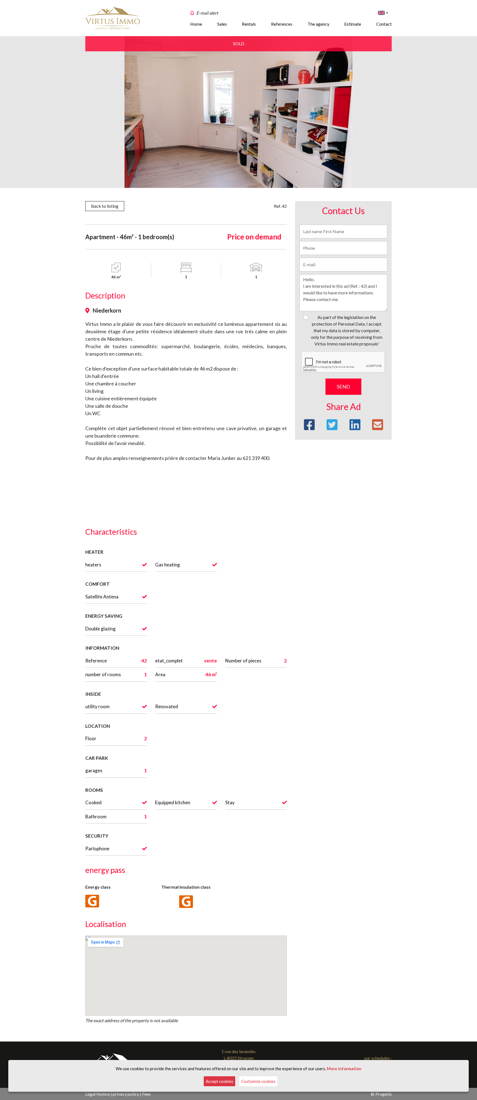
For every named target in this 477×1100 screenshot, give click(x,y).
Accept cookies (219, 1081)
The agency (318, 23)
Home (196, 23)
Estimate (352, 23)
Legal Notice (97, 1093)
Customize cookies (258, 1081)
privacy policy (126, 1093)
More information (344, 1068)
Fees (146, 1093)
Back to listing (104, 206)
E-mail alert (207, 12)
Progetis (383, 1093)
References (281, 23)
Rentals (249, 23)
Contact (384, 23)
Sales (222, 23)
